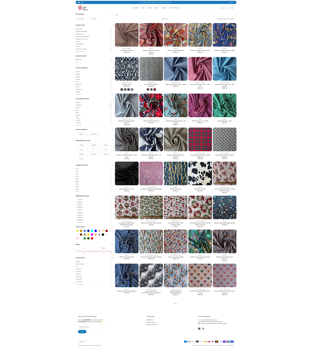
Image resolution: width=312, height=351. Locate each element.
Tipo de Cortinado (81, 129)
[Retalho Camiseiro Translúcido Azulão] (224, 35)
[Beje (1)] (103, 230)
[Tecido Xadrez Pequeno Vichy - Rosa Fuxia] (200, 69)
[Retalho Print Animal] (176, 173)
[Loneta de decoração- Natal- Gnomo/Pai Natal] (176, 207)
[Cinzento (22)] (84, 234)
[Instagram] (82, 2)
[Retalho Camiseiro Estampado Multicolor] (224, 241)
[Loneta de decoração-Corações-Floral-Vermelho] (224, 275)
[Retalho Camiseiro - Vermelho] (200, 105)
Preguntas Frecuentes (208, 345)
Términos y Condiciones (197, 345)
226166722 (203, 321)
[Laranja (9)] (95, 234)
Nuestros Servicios (174, 8)
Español (230, 2)
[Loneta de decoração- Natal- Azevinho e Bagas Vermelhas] (200, 207)
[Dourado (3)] (88, 234)
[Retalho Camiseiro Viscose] (127, 241)
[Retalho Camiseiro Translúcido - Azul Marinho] (151, 139)
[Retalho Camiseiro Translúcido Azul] (200, 35)
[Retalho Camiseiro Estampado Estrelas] (224, 207)
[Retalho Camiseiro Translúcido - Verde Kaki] (127, 139)
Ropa (143, 8)
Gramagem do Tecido (82, 196)
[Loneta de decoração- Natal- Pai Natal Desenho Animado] (224, 173)
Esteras (150, 8)
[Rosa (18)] (77, 238)
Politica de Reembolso (229, 345)
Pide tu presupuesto (151, 324)
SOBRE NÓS (149, 320)
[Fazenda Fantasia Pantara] (151, 69)
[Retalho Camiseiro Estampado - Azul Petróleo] (176, 105)
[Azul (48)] (84, 230)
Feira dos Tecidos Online (86, 345)
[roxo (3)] (81, 238)
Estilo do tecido (81, 56)
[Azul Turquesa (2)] (92, 230)
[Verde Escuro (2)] (88, 238)
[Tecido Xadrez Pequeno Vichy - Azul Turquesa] (224, 69)
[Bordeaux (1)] (106, 230)
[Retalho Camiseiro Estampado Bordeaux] (151, 35)
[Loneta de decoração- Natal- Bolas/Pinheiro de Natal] (127, 207)
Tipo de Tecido (80, 25)
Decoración (136, 8)
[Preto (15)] (103, 234)
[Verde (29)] (84, 238)
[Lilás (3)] (99, 234)
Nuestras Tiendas (150, 322)
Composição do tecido (83, 140)
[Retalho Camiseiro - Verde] (224, 105)
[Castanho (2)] (81, 234)
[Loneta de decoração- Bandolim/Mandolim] (176, 275)
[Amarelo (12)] (77, 230)
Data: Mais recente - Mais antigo (225, 19)
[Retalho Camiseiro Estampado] (176, 35)
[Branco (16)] (77, 234)
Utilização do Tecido (82, 98)
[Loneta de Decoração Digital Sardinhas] (151, 241)
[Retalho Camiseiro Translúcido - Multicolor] (176, 139)
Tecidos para (80, 14)
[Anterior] (126, 2)
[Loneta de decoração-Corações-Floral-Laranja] (200, 275)
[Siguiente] (186, 2)
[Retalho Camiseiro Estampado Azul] (127, 275)
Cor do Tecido (80, 257)
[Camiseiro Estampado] (127, 35)
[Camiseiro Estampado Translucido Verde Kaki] (224, 139)
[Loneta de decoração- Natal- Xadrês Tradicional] (200, 139)
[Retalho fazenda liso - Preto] (127, 173)
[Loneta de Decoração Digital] (176, 241)
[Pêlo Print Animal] (127, 69)
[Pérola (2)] (106, 234)
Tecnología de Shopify (96, 345)
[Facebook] (79, 2)
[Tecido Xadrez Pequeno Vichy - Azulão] (176, 69)
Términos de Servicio (219, 345)
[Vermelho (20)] (92, 238)
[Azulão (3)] (95, 230)
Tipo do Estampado (82, 68)
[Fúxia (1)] (92, 234)
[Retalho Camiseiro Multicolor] (151, 105)
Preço (78, 244)
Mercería (164, 8)
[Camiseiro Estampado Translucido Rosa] (151, 173)
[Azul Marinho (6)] (88, 230)
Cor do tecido (80, 227)
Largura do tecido (82, 165)
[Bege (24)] (99, 230)
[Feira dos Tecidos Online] (83, 7)
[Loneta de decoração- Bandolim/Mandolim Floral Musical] (151, 275)
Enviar (82, 331)
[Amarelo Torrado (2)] (81, 230)
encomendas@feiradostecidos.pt (208, 320)
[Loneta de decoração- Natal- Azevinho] (151, 207)
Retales (157, 8)
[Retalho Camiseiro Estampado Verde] (200, 241)
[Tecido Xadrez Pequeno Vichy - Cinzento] (127, 105)
